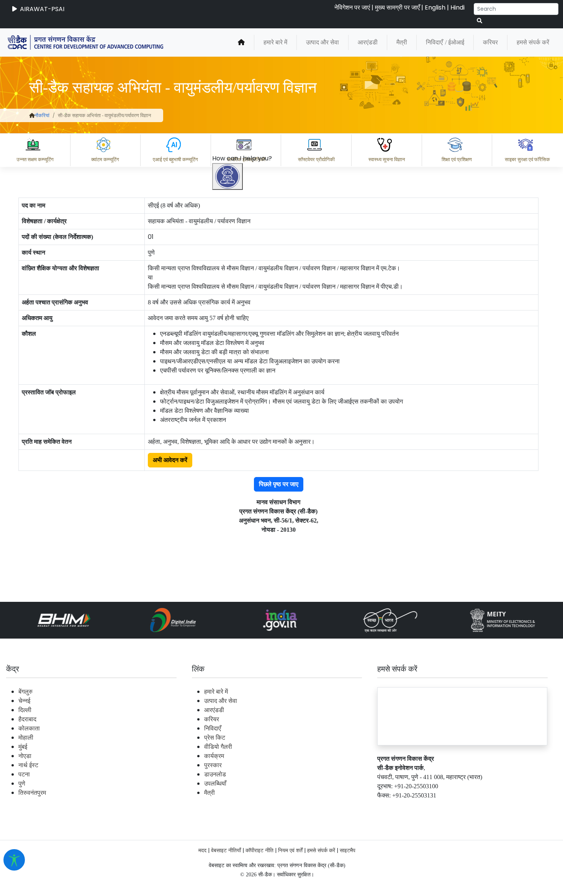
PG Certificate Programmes (326, 807)
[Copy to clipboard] (237, 774)
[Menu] (229, 340)
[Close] (261, 372)
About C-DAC (249, 807)
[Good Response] (267, 774)
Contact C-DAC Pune (514, 807)
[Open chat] (227, 176)
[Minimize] (229, 372)
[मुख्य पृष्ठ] (241, 42)
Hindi (457, 7)
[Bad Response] (298, 774)
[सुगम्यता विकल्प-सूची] (14, 859)
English (435, 7)
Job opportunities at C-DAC (425, 807)
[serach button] (479, 21)
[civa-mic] (381, 850)
